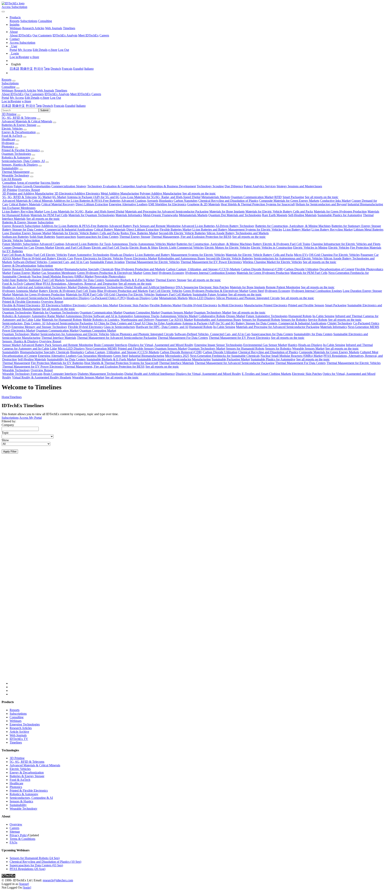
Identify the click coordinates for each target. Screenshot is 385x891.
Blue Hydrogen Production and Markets (139, 269)
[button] (15, 17)
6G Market (59, 197)
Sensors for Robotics (294, 319)
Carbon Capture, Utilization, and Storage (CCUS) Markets (203, 269)
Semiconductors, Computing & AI (31, 797)
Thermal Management (15, 172)
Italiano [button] (81, 105)
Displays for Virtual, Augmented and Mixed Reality (161, 345)
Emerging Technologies (25, 724)
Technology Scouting (210, 186)
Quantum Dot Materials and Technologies (234, 215)
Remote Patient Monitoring (283, 287)
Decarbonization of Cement (336, 269)
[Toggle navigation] (3, 11)
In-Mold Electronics (230, 305)
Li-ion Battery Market (297, 229)
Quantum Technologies (16, 153)
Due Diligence (234, 186)
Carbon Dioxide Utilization (301, 269)
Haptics (292, 345)
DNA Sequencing (187, 287)
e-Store (52, 49)
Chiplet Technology (339, 323)
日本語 (14, 68)
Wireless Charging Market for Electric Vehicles (272, 262)
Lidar (154, 298)
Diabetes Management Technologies (101, 287)
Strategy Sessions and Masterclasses (299, 186)
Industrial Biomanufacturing (365, 204)
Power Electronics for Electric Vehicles (98, 258)
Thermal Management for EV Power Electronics (211, 262)
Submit (44, 110)
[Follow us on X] (196, 572)
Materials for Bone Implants (227, 211)
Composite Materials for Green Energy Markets (289, 200)
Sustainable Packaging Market (231, 359)
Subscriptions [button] (10, 83)
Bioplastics (166, 200)
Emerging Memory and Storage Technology (39, 327)
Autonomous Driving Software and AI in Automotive (99, 316)
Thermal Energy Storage (134, 236)
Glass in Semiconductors (119, 327)
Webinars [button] (7, 90)
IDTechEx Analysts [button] (57, 94)
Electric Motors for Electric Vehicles (227, 247)
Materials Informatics (129, 215)
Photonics (8, 146)
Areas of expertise (28, 182)
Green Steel (150, 272)
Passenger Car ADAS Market (174, 319)
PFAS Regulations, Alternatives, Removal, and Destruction (80, 283)
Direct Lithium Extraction (92, 204)
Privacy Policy (19, 835)
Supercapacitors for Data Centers (98, 236)
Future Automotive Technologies (88, 254)
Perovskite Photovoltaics (110, 276)
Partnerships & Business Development (171, 186)
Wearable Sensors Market (308, 348)
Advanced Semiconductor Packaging (38, 298)
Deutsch (56, 68)
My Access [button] (17, 97)
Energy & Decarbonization (19, 132)
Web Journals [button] (45, 90)
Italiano (89, 68)
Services (7, 186)
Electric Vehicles (12, 128)
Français (67, 68)
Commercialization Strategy (68, 186)
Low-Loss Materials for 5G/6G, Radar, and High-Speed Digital (160, 197)
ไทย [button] (39, 105)
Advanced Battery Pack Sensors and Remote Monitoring (145, 226)
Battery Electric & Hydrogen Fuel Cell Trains (281, 244)
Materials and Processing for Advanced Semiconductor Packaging (167, 211)
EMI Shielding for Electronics (167, 204)
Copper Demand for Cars (18, 247)
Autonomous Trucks (124, 244)
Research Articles (33, 28)
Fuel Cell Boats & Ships (17, 254)
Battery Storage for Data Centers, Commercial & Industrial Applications (47, 229)
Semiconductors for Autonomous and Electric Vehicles (288, 258)
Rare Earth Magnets (274, 215)
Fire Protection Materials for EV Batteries (57, 363)
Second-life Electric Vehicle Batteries (182, 233)
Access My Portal (30, 417)
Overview (16, 824)
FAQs (13, 842)
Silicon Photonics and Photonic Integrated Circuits (248, 298)
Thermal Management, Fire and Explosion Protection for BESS (191, 236)
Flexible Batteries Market (175, 229)
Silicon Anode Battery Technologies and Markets (238, 233)
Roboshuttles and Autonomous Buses (181, 258)
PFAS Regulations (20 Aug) (27, 869)
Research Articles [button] (25, 90)
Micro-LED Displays (201, 298)
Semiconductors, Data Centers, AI (23, 161)
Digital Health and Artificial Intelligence (149, 287)
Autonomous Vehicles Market (157, 244)
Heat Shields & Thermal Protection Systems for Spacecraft (258, 204)
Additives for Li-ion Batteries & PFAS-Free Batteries (87, 200)
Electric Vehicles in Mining (310, 247)
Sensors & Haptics (21, 801)
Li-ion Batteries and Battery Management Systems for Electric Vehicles (237, 229)
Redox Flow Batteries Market (139, 233)
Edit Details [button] (32, 97)
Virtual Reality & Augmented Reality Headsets (41, 377)
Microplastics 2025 (177, 355)
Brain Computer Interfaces (110, 345)
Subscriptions (28, 21)
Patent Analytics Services (260, 186)
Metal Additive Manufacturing (120, 193)
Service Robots (317, 319)
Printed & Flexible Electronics (21, 150)
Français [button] (59, 105)
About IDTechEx (21, 35)
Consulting (45, 21)
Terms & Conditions (22, 839)
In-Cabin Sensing (323, 316)
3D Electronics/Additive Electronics (77, 193)
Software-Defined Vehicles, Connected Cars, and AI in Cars (51, 262)
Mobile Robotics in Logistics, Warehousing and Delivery (119, 319)
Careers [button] (96, 94)
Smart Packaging (293, 197)
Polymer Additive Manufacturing (160, 193)
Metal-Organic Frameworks (160, 215)
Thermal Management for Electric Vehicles (153, 262)
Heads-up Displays (122, 254)
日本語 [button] (6, 105)
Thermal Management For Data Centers (183, 337)
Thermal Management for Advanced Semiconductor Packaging (117, 337)
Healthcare (8, 139)
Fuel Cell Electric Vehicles (50, 254)
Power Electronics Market (140, 258)
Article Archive (19, 731)
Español (78, 68)
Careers (104, 35)
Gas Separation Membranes (58, 272)
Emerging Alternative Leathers (128, 204)
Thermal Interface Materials (58, 337)
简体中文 (26, 68)
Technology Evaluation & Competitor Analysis (117, 186)
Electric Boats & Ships (143, 247)
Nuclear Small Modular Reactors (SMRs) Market (62, 276)
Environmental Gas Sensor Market (265, 345)
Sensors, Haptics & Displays (20, 164)
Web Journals (53, 28)
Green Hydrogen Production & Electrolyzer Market (109, 272)
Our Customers (42, 35)
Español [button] (70, 105)
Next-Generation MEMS (363, 327)
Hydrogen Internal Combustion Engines (210, 272)
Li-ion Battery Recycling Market (22, 211)
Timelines (69, 28)
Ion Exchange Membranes (18, 208)
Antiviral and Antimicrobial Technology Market (46, 287)
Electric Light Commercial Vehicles (181, 247)
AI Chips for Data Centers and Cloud (117, 323)
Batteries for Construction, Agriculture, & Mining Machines (293, 226)
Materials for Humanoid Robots (62, 319)
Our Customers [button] (34, 94)
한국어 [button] (30, 105)
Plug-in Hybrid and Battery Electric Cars (47, 258)
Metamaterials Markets (215, 197)
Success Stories (50, 182)
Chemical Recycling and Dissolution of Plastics (228, 200)
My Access (25, 49)
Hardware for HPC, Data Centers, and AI (162, 327)
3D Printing (9, 114)
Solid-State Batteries (42, 236)
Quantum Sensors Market (177, 312)
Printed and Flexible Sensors (306, 305)
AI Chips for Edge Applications (161, 323)
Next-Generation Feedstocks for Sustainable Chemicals (225, 355)
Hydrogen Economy (171, 272)
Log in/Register (19, 57)
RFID (278, 197)
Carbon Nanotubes (186, 200)
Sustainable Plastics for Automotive (339, 215)
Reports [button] (6, 79)
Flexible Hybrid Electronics (199, 305)
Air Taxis (105, 244)
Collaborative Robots (212, 316)
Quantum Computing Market (141, 312)
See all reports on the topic (199, 193)
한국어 (38, 68)
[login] (27, 887)
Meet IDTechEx (88, 35)
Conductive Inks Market (335, 200)
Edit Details (40, 49)
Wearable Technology (15, 175)
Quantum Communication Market (252, 197)
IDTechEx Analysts (65, 35)
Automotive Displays (76, 298)
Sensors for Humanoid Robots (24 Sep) (35, 858)
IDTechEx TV (19, 739)
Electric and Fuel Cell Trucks (110, 247)
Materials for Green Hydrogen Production (340, 211)
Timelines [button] (61, 90)
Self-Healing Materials (302, 215)
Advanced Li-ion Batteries (198, 226)
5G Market (45, 197)
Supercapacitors (66, 236)
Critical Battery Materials (25, 204)
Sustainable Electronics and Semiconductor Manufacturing (174, 359)
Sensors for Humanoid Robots (261, 319)
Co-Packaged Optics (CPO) (108, 298)
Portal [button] (5, 97)
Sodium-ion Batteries (15, 236)
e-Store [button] (44, 97)
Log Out (63, 49)
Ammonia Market (52, 269)
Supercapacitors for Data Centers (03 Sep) (36, 865)
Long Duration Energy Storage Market (26, 233)
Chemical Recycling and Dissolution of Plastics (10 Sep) (45, 861)
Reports (14, 21)
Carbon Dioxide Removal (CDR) (262, 269)
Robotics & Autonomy (16, 157)
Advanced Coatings (133, 200)
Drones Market (44, 247)
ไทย (47, 68)
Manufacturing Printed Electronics (265, 305)
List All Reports (12, 179)
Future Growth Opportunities (32, 186)
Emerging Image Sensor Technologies (218, 345)
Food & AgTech (12, 135)
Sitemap (15, 831)
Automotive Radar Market (48, 316)
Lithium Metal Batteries (368, 229)
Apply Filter (9, 451)
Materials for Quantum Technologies (91, 215)
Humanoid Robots (300, 316)
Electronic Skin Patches (214, 287)
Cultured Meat (33, 283)
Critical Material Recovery (58, 204)
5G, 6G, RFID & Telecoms (19, 117)
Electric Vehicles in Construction (271, 247)
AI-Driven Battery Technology (234, 226)
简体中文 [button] (18, 105)
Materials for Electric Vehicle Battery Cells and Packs (279, 211)
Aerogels (152, 200)
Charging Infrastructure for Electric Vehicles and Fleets (345, 244)
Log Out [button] (55, 97)
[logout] (24, 884)
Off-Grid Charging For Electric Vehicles (334, 254)
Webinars (15, 28)
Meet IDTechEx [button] (80, 94)
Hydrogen (8, 143)
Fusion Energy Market (26, 272)
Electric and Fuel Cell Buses (73, 247)
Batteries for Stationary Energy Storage (356, 226)
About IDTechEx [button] (13, 94)
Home (5, 397)
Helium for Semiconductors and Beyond (321, 204)
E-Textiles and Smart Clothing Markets (266, 373)
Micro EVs (301, 254)
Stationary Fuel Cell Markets (46, 280)
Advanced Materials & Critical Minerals (27, 121)
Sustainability (10, 168)
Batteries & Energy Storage (19, 125)
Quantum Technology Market (212, 312)
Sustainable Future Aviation (107, 262)
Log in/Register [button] (11, 101)
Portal (13, 49)
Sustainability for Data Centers (85, 280)
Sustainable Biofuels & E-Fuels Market (130, 280)
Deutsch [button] (48, 105)
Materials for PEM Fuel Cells (49, 215)
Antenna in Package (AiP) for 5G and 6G (93, 197)
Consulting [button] (8, 87)
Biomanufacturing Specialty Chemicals (89, 269)
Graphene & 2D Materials (203, 204)
